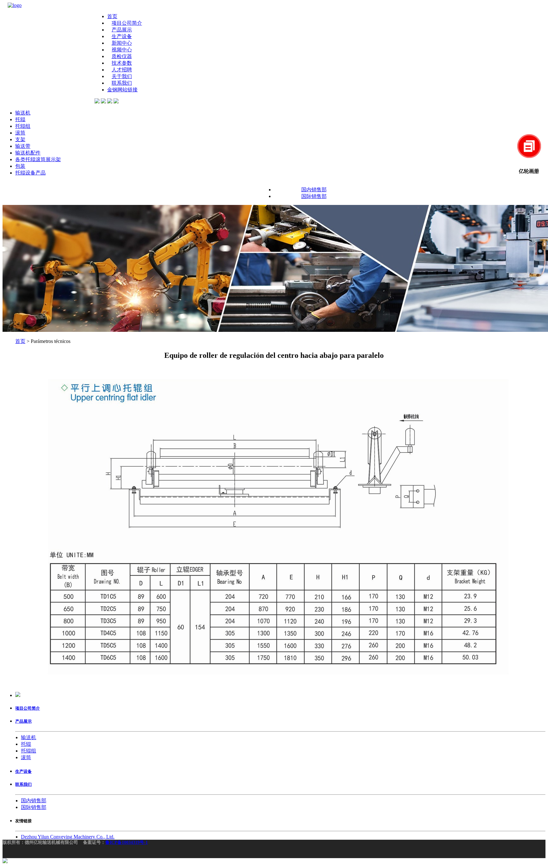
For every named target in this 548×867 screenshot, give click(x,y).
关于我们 (122, 76)
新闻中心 (122, 43)
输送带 (22, 146)
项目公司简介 (127, 23)
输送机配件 (28, 152)
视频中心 (122, 49)
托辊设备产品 (30, 172)
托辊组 (22, 126)
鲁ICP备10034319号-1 (126, 842)
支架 (20, 139)
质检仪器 (122, 56)
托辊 (20, 119)
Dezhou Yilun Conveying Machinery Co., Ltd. (67, 836)
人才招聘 (122, 69)
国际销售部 (314, 196)
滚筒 (20, 132)
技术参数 (122, 63)
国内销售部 (314, 189)
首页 (112, 16)
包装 (20, 166)
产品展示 (122, 29)
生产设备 (122, 36)
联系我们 (122, 83)
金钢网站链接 (122, 89)
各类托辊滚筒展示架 (38, 159)
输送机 (22, 112)
